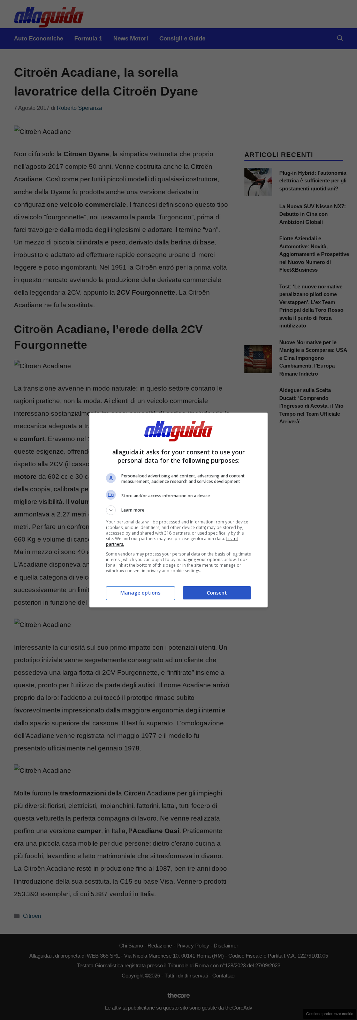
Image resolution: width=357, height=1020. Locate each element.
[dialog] (178, 510)
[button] (178, 510)
